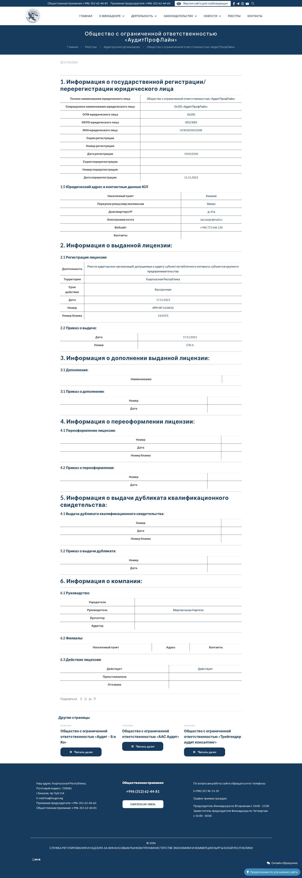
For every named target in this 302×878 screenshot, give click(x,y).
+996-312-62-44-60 (158, 3)
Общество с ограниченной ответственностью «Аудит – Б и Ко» (88, 736)
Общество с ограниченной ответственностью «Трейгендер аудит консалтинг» (212, 736)
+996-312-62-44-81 (95, 3)
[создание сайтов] (36, 859)
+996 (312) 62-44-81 (143, 791)
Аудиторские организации (122, 46)
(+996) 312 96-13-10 (206, 790)
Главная (72, 46)
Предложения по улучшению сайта (274, 872)
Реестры (91, 46)
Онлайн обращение (284, 863)
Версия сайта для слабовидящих (205, 3)
